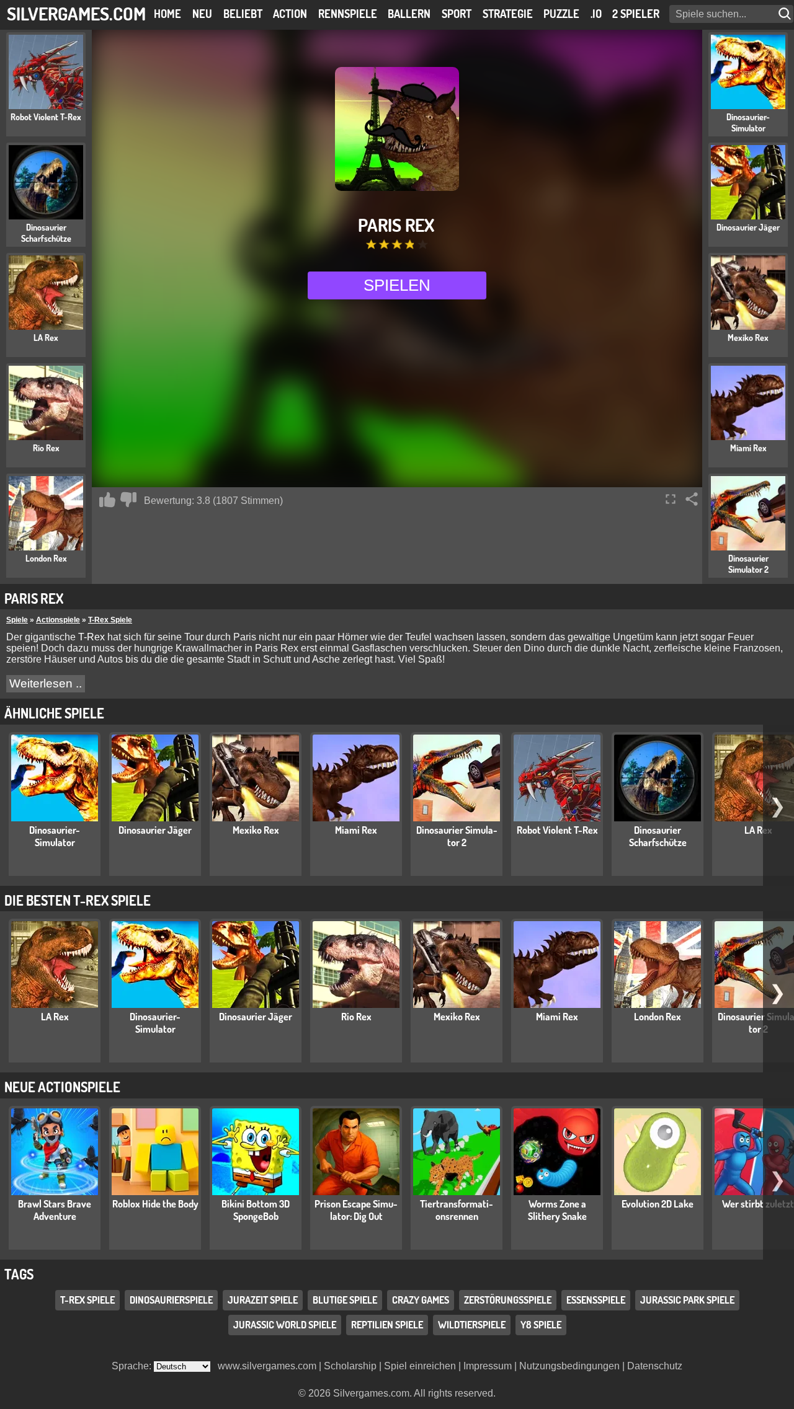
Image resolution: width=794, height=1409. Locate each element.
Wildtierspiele (472, 1324)
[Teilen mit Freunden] (692, 499)
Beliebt (242, 13)
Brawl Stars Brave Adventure (54, 1210)
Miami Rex (356, 830)
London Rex (657, 1016)
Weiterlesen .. (45, 683)
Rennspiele (347, 13)
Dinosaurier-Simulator (54, 836)
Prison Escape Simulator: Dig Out (356, 1210)
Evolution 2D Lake (658, 1204)
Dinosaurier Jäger (155, 830)
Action (290, 13)
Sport (456, 13)
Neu (202, 13)
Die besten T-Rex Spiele (77, 900)
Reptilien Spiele (387, 1324)
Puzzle (561, 13)
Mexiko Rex (256, 830)
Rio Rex (356, 1016)
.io (596, 13)
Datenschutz (654, 1366)
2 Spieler (635, 13)
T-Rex (91, 637)
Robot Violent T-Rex (557, 830)
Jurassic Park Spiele (687, 1300)
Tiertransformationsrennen (456, 1210)
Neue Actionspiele (62, 1086)
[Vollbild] (670, 499)
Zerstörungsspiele (507, 1300)
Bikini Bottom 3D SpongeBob (255, 1210)
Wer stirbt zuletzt (758, 1204)
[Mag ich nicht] (128, 500)
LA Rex (758, 830)
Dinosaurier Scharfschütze (658, 836)
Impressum (487, 1366)
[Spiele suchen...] (785, 14)
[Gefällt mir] (107, 500)
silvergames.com (76, 13)
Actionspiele (58, 620)
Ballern (409, 13)
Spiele (17, 620)
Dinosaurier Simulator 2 (456, 836)
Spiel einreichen (420, 1366)
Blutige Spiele (345, 1300)
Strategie (508, 13)
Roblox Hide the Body (155, 1204)
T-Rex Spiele (110, 620)
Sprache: (133, 1366)
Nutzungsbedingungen (569, 1366)
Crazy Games (420, 1300)
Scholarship (350, 1366)
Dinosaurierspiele (171, 1300)
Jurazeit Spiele (263, 1300)
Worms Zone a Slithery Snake (557, 1210)
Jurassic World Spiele (284, 1324)
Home (167, 13)
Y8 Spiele (540, 1324)
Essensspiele (595, 1300)
